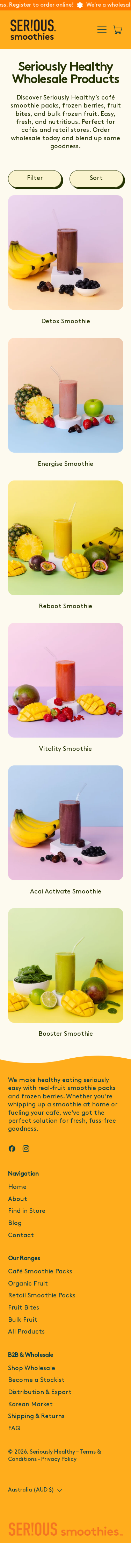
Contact (21, 1236)
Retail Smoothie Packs (41, 1296)
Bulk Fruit (22, 1320)
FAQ (14, 1429)
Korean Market (30, 1405)
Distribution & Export (40, 1393)
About (17, 1199)
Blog (15, 1223)
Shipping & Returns (36, 1417)
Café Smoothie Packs (40, 1272)
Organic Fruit (28, 1284)
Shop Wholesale (31, 1369)
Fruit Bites (23, 1308)
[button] (35, 179)
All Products (26, 1332)
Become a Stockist (36, 1380)
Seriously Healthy (52, 1452)
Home (17, 1187)
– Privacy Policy (57, 1459)
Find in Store (26, 1211)
